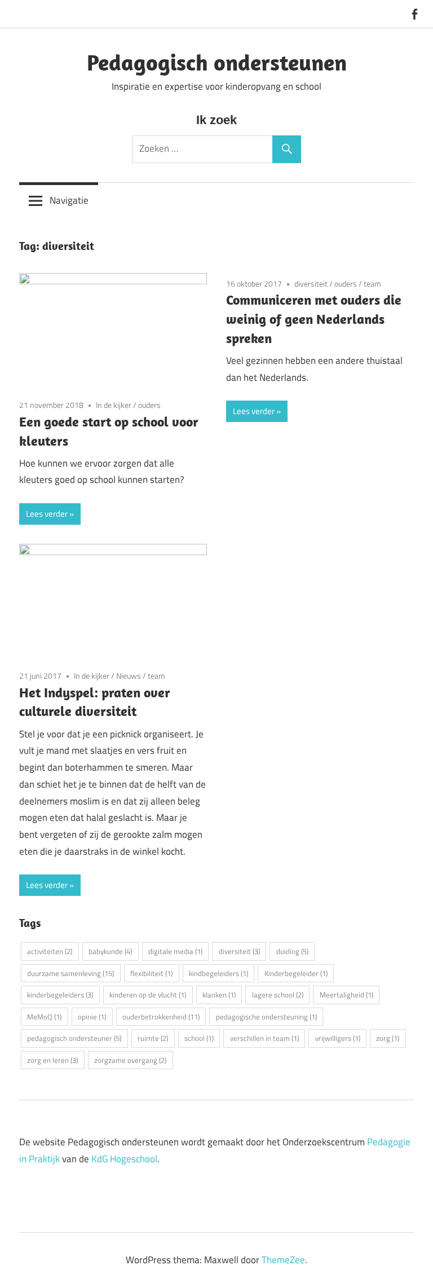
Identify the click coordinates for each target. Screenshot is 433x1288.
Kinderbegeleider (296, 973)
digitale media (175, 951)
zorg (387, 1038)
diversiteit (311, 283)
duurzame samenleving (70, 973)
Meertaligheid (346, 994)
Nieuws (128, 676)
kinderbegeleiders (60, 994)
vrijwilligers (337, 1038)
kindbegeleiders (218, 973)
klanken (219, 994)
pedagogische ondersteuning (266, 1016)
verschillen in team (264, 1038)
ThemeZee (283, 1259)
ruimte (153, 1038)
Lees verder (47, 513)
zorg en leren (52, 1060)
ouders (149, 405)
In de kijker (113, 405)
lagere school (277, 994)
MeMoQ (44, 1016)
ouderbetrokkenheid (161, 1016)
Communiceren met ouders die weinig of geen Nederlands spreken (313, 318)
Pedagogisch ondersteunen (217, 62)
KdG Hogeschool (124, 1158)
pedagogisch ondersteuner (74, 1038)
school (199, 1038)
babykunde (110, 951)
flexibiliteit (151, 973)
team (372, 283)
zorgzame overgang (130, 1060)
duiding (292, 951)
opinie (92, 1016)
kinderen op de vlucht (147, 994)
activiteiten (49, 951)
